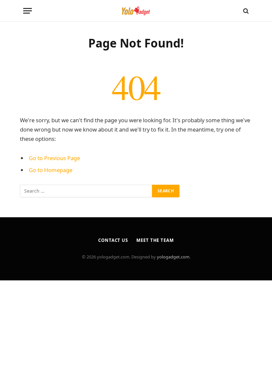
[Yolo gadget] (136, 11)
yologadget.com (173, 257)
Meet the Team (155, 240)
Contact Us (113, 240)
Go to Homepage (50, 170)
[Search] (245, 10)
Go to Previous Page (54, 158)
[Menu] (27, 10)
